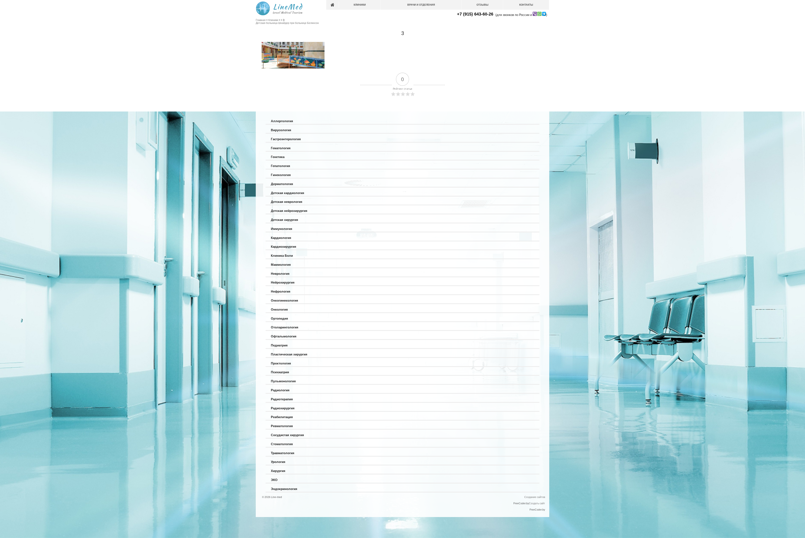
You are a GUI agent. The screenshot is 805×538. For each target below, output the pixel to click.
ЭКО (274, 480)
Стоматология (282, 444)
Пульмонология (283, 381)
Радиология (280, 390)
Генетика (277, 157)
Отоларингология (284, 327)
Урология (278, 462)
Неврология (280, 273)
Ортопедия (279, 318)
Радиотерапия (282, 399)
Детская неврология (286, 202)
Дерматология (282, 184)
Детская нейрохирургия (289, 211)
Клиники (360, 4)
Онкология (279, 309)
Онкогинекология (284, 300)
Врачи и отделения (421, 4)
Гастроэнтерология (286, 139)
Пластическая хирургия (289, 354)
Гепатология (280, 166)
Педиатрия (279, 345)
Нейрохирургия (283, 282)
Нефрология (280, 291)
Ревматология (282, 426)
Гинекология (281, 175)
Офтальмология (283, 336)
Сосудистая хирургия (287, 435)
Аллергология (282, 121)
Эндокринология (284, 489)
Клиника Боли (282, 255)
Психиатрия (280, 372)
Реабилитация (282, 417)
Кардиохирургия (283, 246)
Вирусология (281, 130)
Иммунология (281, 229)
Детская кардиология (287, 193)
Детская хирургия (284, 220)
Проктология (281, 363)
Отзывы (482, 4)
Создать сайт (537, 503)
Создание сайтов (534, 497)
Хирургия (278, 471)
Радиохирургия (283, 408)
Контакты (526, 4)
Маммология (281, 264)
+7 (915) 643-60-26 (475, 14)
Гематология (281, 148)
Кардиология (281, 238)
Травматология (282, 453)
